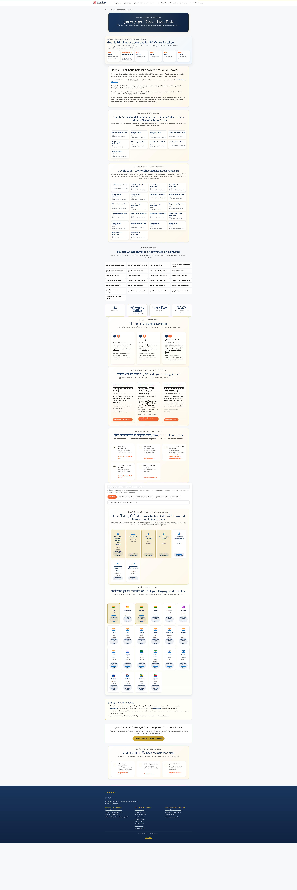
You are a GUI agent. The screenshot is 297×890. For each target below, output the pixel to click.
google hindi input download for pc (181, 265)
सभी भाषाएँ (112, 497)
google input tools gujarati (136, 280)
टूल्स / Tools (127, 3)
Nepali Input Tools (139, 823)
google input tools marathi (158, 275)
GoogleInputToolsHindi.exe (159, 271)
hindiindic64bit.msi (112, 275)
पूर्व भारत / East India (162, 497)
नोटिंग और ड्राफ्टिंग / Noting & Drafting (173, 810)
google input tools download (115, 271)
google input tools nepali (158, 291)
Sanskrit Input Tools (140, 828)
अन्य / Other (175, 497)
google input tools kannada (181, 280)
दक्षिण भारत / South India (144, 497)
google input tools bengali (136, 291)
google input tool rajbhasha (115, 265)
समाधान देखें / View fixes (171, 420)
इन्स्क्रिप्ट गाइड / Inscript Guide (172, 817)
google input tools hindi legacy (114, 297)
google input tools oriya (113, 285)
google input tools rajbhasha (137, 265)
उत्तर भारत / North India (126, 497)
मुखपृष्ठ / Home (117, 3)
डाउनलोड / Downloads (196, 3)
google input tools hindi (135, 271)
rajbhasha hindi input (157, 265)
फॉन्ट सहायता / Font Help (170, 814)
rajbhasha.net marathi (113, 280)
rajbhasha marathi (134, 275)
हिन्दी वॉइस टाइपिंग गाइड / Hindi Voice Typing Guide (172, 3)
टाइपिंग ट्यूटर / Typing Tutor (111, 814)
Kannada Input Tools (140, 812)
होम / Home (107, 9)
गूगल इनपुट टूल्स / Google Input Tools (113, 812)
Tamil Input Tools (139, 810)
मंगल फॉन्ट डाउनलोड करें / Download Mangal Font (148, 738)
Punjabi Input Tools (140, 819)
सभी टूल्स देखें (148, 838)
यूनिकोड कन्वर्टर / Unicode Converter (144, 3)
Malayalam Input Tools (140, 814)
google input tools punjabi (180, 285)
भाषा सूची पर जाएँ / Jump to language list (146, 419)
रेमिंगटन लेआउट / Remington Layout (173, 812)
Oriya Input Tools (139, 821)
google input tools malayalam (112, 291)
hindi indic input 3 (178, 271)
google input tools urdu (157, 285)
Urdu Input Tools (139, 826)
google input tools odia (135, 285)
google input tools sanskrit (180, 291)
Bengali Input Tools (140, 817)
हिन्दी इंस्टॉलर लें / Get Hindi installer (122, 420)
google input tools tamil (157, 280)
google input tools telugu (180, 275)
